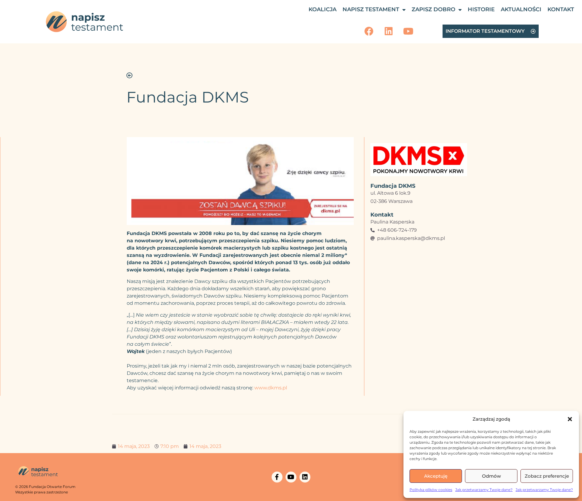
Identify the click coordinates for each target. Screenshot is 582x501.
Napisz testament (371, 9)
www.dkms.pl (270, 388)
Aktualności (521, 9)
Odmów (491, 476)
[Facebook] (369, 31)
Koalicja (322, 9)
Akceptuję (435, 476)
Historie (481, 9)
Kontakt (560, 9)
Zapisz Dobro (433, 9)
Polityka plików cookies (431, 489)
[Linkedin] (389, 31)
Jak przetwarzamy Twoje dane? (484, 489)
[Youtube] (408, 31)
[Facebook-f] (277, 477)
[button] (570, 419)
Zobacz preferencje (547, 476)
